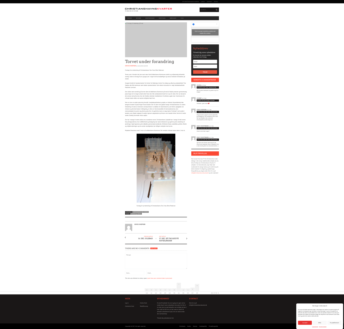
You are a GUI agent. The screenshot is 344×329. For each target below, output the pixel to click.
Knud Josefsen (130, 66)
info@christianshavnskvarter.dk (200, 173)
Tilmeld (205, 72)
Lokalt (203, 1)
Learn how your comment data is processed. (159, 278)
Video (182, 18)
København (173, 18)
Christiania (162, 18)
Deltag (216, 1)
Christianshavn (149, 18)
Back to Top (214, 293)
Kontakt (209, 1)
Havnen (195, 326)
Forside (129, 18)
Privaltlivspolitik (322, 326)
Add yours (154, 248)
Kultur (189, 326)
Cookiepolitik (315, 326)
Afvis (319, 323)
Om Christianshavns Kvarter (190, 1)
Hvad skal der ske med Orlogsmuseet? (208, 112)
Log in (127, 303)
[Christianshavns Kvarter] (148, 10)
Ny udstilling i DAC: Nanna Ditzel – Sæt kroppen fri (208, 87)
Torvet (139, 213)
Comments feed (129, 306)
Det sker (138, 18)
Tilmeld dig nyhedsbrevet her (165, 318)
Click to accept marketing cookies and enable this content (205, 32)
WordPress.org (144, 306)
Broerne (133, 213)
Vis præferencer (334, 323)
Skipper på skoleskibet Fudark (206, 100)
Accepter (305, 323)
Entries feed (143, 303)
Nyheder (145, 212)
